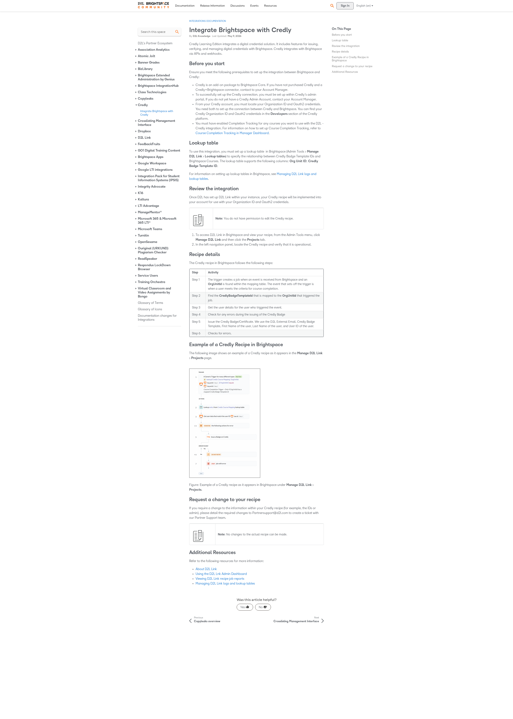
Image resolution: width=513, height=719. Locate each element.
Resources (270, 5)
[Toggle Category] (136, 50)
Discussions (237, 5)
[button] (332, 5)
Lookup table (340, 40)
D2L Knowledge (201, 36)
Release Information (212, 5)
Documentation (185, 5)
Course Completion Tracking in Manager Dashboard (232, 133)
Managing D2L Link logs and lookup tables (225, 583)
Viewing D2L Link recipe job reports (220, 578)
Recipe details (340, 51)
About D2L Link (206, 569)
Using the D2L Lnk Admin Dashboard (221, 573)
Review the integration (346, 46)
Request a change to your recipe (352, 66)
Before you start (342, 34)
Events (254, 5)
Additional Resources (345, 71)
